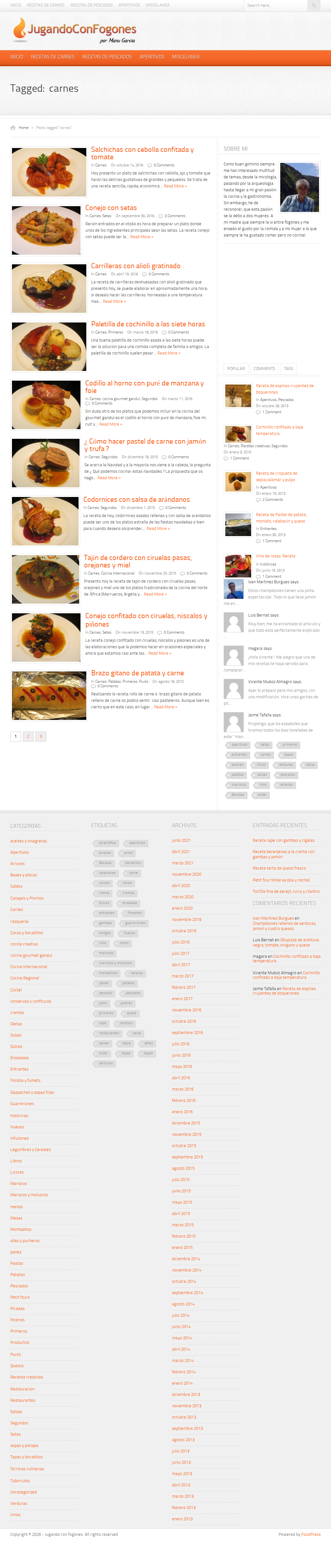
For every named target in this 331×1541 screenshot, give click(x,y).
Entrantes (268, 529)
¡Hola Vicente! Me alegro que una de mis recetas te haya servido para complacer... (269, 663)
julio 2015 (180, 1180)
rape (102, 1023)
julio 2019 (180, 942)
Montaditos (20, 1230)
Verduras (18, 1504)
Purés (143, 682)
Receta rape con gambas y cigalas (284, 841)
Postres (17, 1320)
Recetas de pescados (91, 5)
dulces (104, 903)
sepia (127, 1043)
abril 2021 (181, 852)
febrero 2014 (184, 1372)
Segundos (150, 399)
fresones (135, 913)
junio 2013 (181, 1463)
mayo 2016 (182, 1067)
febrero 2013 (184, 1508)
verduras (286, 765)
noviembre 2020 (186, 874)
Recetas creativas (255, 446)
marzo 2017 (183, 976)
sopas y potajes (24, 1446)
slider (262, 795)
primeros (290, 745)
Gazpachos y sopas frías (32, 1093)
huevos (129, 933)
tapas (288, 755)
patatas (238, 775)
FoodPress (311, 1535)
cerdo (127, 883)
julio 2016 (180, 1044)
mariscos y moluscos (115, 963)
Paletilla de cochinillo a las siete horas (148, 324)
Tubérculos (20, 1481)
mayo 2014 (182, 1338)
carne (133, 873)
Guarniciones (22, 1104)
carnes (266, 755)
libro (263, 785)
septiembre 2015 (187, 1157)
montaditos (108, 973)
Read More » (175, 186)
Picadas (17, 1309)
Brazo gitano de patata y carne (137, 673)
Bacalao (238, 795)
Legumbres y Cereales (30, 1150)
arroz (128, 853)
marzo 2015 (183, 1225)
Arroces (17, 864)
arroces (105, 853)
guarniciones (135, 923)
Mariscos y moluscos (29, 1195)
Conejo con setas (111, 208)
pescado (105, 993)
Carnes (101, 165)
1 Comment (271, 412)
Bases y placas (23, 875)
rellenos (286, 785)
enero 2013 (182, 1519)
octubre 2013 (184, 1417)
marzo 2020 (183, 897)
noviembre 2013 (186, 1406)
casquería (19, 922)
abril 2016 (181, 1078)
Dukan (16, 1035)
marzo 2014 (183, 1361)
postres (237, 765)
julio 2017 (180, 954)
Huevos (17, 1127)
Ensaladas (19, 1058)
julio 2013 (180, 1451)
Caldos (16, 886)
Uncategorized (23, 1492)
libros (261, 765)
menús (16, 1207)
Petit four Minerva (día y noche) (281, 880)
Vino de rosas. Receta (275, 556)
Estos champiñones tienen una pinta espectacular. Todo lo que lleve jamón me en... (270, 597)
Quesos (17, 1366)
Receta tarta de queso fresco (279, 868)
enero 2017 (182, 999)
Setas (107, 216)
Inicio (15, 5)
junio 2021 (181, 841)
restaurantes (109, 1033)
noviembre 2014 (186, 1270)
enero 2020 (182, 908)
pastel (104, 983)
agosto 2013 (183, 1440)
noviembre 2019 (186, 920)
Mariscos (18, 1184)
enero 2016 (182, 1112)
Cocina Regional (24, 978)
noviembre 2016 (186, 1010)
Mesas (16, 1218)
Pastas (16, 1263)
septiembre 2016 (187, 1033)
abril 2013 (181, 1485)
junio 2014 (181, 1327)
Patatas (114, 682)
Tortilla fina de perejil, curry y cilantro (286, 892)
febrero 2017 (184, 988)
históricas (268, 564)
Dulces (16, 1047)
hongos (105, 933)
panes (15, 1252)
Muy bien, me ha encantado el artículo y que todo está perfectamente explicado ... (272, 630)
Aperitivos (129, 5)
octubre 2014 (184, 1282)
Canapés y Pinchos (27, 898)
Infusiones (19, 1138)
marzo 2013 (183, 1496)
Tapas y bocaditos (26, 1457)
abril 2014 (181, 1349)
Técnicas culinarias (27, 1469)
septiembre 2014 (187, 1293)
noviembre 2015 (186, 1135)
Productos (19, 1343)
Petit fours (20, 1297)
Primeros (115, 332)
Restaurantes (22, 1401)
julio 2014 (180, 1316)
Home (23, 128)
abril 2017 (181, 965)
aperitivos (239, 745)
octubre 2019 (184, 931)
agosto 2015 (183, 1168)
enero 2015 (182, 1248)
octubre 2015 (184, 1146)
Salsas (16, 1412)
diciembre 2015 (186, 1123)
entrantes (239, 755)
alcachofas (107, 843)
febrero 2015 (184, 1236)
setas (265, 745)
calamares (107, 873)
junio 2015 (181, 1191)
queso (131, 1013)
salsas (262, 775)
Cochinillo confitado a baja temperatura (286, 975)
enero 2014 (182, 1383)
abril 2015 (181, 1214)
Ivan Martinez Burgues (273, 918)
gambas (105, 923)
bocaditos (133, 863)
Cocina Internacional (117, 573)
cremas (17, 1013)
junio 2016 (181, 1055)
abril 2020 (181, 886)
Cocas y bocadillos (26, 933)
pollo (103, 1003)
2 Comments (272, 500)
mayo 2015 (182, 1202)
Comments (264, 369)
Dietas (16, 1024)
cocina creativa (24, 944)
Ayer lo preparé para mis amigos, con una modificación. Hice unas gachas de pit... (271, 697)
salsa (310, 765)
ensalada (130, 903)
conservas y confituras (30, 1001)
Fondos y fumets (25, 1081)
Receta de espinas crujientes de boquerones (284, 991)
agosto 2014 (183, 1304)
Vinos (15, 1515)
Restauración (22, 1389)
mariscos (239, 785)
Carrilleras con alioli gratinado (136, 266)
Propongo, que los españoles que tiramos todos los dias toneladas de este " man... (268, 730)
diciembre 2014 (186, 1259)
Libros (16, 1161)
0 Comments (164, 165)
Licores (17, 1172)
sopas (126, 1053)
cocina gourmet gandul (121, 399)
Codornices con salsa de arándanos (136, 499)
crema (104, 893)
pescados (288, 775)
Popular (236, 369)
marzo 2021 (183, 863)
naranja (137, 973)
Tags (288, 369)
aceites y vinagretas (28, 841)
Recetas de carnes (46, 5)
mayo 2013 (182, 1474)
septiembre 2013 (187, 1429)
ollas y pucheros (24, 1241)
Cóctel (16, 990)
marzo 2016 (183, 1089)
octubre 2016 (184, 1021)
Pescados (286, 400)
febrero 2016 (184, 1101)
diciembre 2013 (186, 1395)
